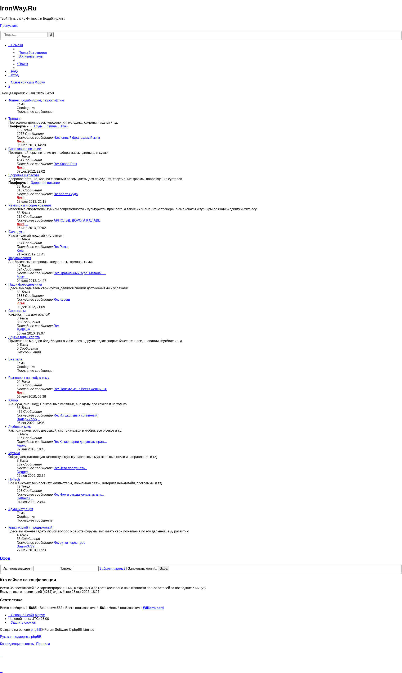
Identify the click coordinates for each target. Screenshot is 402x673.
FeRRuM (23, 329)
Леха (20, 141)
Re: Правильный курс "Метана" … (80, 273)
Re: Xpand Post (65, 164)
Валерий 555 (27, 419)
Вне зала (15, 359)
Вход (5, 558)
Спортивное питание (24, 149)
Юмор (13, 400)
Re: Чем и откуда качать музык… (79, 494)
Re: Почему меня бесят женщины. (80, 389)
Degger (22, 472)
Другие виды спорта (24, 337)
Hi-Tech (14, 479)
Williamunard (153, 608)
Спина (52, 126)
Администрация (20, 509)
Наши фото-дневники (25, 284)
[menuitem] (32, 52)
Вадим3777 (26, 546)
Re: (56, 326)
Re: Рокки (61, 247)
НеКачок (23, 498)
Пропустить (9, 25)
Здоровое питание (45, 183)
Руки (64, 126)
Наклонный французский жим (77, 137)
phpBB (36, 629)
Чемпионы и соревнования (29, 205)
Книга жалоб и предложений (30, 527)
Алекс (21, 445)
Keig (20, 250)
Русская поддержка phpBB (20, 636)
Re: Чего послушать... (70, 468)
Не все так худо (66, 194)
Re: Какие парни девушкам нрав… (80, 442)
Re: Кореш (62, 299)
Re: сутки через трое (69, 542)
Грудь (38, 126)
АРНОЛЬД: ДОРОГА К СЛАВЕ (77, 220)
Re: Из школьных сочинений (76, 415)
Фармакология (19, 258)
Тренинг (14, 118)
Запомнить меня (141, 568)
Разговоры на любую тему (28, 377)
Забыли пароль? (112, 568)
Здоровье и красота (23, 175)
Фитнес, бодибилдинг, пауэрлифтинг (36, 100)
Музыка (14, 453)
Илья (21, 303)
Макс (20, 277)
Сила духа (16, 231)
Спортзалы (17, 311)
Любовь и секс (19, 426)
